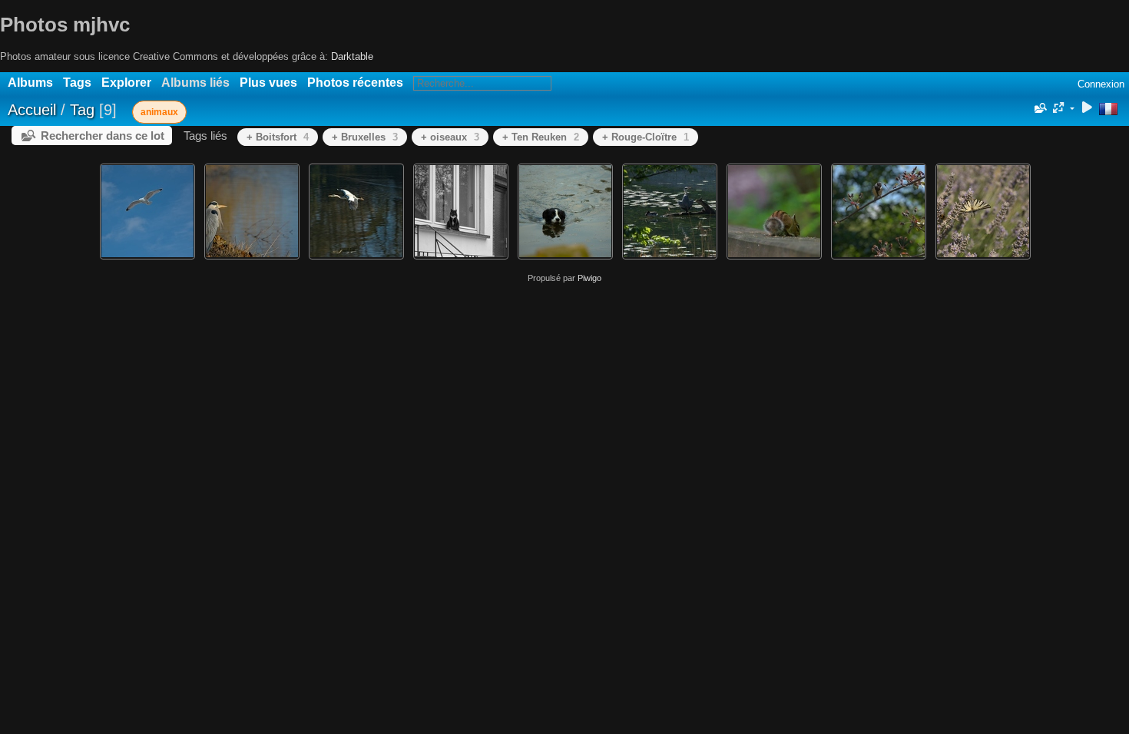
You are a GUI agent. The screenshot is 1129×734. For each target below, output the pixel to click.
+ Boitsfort (278, 137)
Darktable (352, 56)
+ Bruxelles (365, 137)
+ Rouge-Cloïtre (645, 137)
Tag (82, 109)
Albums (30, 82)
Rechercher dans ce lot (102, 135)
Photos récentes (355, 82)
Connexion (1101, 84)
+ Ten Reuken (540, 137)
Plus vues (268, 82)
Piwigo (589, 278)
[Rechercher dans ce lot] (1039, 108)
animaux (159, 112)
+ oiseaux (450, 137)
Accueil (32, 109)
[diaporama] (1087, 108)
